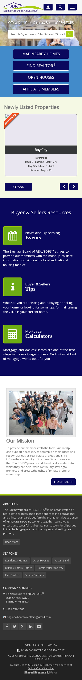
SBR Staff (39, 644)
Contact (53, 644)
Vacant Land (61, 560)
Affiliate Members (41, 89)
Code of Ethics (17, 655)
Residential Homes (16, 560)
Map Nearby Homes (41, 53)
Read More (11, 542)
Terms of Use (41, 658)
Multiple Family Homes (18, 568)
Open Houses (41, 77)
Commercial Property (50, 568)
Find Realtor (41, 65)
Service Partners (34, 575)
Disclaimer (55, 655)
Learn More (63, 482)
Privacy (68, 655)
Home (27, 644)
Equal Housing (37, 655)
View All (18, 186)
